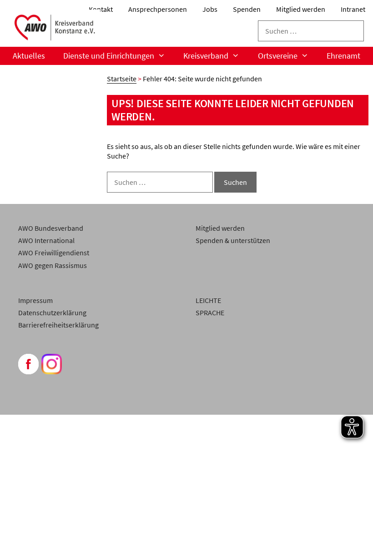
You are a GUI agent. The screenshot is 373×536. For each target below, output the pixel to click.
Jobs (209, 9)
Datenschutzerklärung (52, 312)
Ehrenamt (343, 55)
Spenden (247, 9)
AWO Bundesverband (50, 228)
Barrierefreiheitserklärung (58, 324)
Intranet (353, 9)
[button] (20, 516)
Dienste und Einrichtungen (108, 55)
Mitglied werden (300, 9)
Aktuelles (29, 55)
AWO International (46, 240)
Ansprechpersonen (157, 9)
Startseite (121, 78)
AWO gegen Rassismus (52, 265)
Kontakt (101, 9)
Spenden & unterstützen (233, 240)
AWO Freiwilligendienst (53, 252)
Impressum (35, 300)
